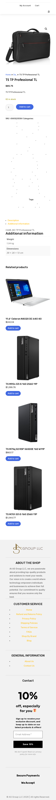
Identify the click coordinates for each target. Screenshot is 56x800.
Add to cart (24, 106)
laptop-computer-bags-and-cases (21, 203)
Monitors (18, 178)
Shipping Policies (29, 623)
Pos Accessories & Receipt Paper (21, 140)
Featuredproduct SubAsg (26, 168)
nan (21, 206)
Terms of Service (29, 627)
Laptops (9, 157)
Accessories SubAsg (26, 175)
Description (13, 220)
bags (42, 206)
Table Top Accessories (28, 125)
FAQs (29, 632)
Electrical (34, 185)
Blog (29, 640)
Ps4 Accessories (30, 129)
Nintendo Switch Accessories (31, 143)
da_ (37, 206)
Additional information (18, 223)
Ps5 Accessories (25, 132)
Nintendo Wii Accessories (17, 147)
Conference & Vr (21, 185)
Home (8, 74)
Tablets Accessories (37, 136)
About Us (29, 661)
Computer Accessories (28, 189)
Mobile (34, 178)
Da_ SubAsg (27, 154)
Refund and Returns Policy (29, 614)
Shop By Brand (29, 636)
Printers (26, 178)
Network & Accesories (28, 122)
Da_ (15, 74)
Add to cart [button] (13, 328)
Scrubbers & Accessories (17, 199)
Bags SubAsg (40, 154)
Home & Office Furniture (28, 192)
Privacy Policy (29, 618)
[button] (46, 29)
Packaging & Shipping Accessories (28, 196)
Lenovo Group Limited (22, 171)
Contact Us (29, 665)
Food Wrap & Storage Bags (24, 161)
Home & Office (39, 171)
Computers (10, 175)
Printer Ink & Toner (23, 182)
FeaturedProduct (41, 199)
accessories (29, 206)
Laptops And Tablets (23, 157)
